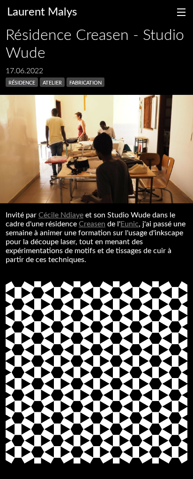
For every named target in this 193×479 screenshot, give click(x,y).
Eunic (129, 224)
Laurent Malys (42, 12)
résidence (21, 82)
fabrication (85, 82)
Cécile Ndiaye (60, 215)
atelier (52, 82)
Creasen (92, 224)
